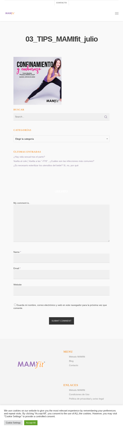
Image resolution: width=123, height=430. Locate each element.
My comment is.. (21, 203)
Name (17, 252)
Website (17, 284)
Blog (71, 361)
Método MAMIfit (77, 356)
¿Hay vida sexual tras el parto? (29, 156)
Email (16, 268)
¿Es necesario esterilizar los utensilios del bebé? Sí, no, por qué (45, 165)
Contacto (73, 365)
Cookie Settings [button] (13, 423)
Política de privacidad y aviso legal (86, 398)
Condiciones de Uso (79, 394)
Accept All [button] (31, 423)
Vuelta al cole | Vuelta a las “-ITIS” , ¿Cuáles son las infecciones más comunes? (53, 161)
